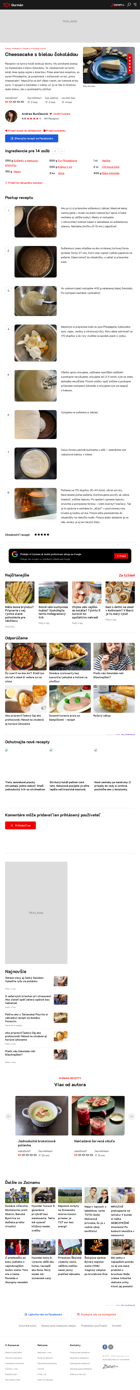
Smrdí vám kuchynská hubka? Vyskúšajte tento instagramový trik (53, 612)
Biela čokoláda (110, 173)
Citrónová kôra (110, 166)
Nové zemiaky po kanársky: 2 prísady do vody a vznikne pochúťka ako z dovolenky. (112, 785)
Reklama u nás (44, 1352)
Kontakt (116, 1325)
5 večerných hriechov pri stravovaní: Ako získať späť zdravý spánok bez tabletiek (28, 999)
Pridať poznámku (56, 130)
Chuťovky (10, 626)
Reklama (42, 1345)
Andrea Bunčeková (35, 114)
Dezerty (27, 48)
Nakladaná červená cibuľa (94, 1141)
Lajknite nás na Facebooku (45, 1314)
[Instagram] (110, 1347)
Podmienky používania (94, 1325)
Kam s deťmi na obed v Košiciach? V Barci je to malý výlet (120, 610)
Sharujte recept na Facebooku (34, 138)
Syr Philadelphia (67, 160)
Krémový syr (65, 166)
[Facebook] (104, 1347)
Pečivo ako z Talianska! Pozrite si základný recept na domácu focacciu (26, 1018)
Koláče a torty (39, 48)
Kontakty (75, 1345)
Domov (8, 48)
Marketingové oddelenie (81, 1368)
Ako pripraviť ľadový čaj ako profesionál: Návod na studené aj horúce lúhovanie (26, 1036)
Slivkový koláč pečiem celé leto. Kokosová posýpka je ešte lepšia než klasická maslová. (69, 785)
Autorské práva (27, 1325)
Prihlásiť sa (22, 825)
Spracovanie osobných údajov (58, 1325)
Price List (42, 1374)
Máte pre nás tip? (78, 1374)
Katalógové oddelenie (80, 1363)
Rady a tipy (44, 622)
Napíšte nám (11, 1374)
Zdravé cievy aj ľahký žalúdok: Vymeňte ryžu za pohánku (24, 979)
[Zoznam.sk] (111, 1367)
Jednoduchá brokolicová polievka (36, 1143)
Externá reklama (45, 1357)
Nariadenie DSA (12, 1379)
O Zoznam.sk (12, 1345)
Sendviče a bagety (13, 1025)
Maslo (17, 171)
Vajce (61, 173)
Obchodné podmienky (47, 1363)
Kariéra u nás (11, 1368)
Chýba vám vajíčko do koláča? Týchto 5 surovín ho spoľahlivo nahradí (86, 612)
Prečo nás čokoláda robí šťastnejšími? (20, 1052)
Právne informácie (13, 1352)
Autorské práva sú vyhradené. (116, 1359)
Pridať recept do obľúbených (24, 130)
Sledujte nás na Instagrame (98, 1314)
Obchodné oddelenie (79, 1357)
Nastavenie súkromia (14, 1363)
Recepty (17, 48)
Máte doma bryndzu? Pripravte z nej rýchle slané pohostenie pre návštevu (19, 614)
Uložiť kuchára (61, 113)
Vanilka (106, 160)
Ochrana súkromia (13, 1357)
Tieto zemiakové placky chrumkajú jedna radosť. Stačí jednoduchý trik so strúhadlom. (25, 785)
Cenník (41, 1368)
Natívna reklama (45, 1379)
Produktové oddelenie (80, 1352)
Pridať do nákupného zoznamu (25, 182)
